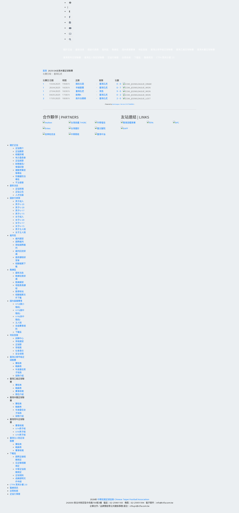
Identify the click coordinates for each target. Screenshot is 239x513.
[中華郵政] (74, 133)
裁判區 (104, 50)
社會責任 (19, 350)
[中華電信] (100, 122)
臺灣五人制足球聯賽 (93, 58)
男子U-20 (19, 207)
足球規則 (19, 475)
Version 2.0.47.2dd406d (127, 104)
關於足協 (67, 50)
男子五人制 (20, 229)
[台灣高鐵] (77, 122)
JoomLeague (115, 104)
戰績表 (18, 366)
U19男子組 (20, 434)
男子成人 (19, 201)
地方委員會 (20, 157)
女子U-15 (19, 226)
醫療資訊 (148, 57)
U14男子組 (20, 428)
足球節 (18, 344)
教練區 (114, 50)
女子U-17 (19, 222)
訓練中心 (19, 338)
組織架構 (19, 154)
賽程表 (18, 363)
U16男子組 (20, 431)
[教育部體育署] (128, 122)
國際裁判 (19, 241)
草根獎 (18, 347)
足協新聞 (19, 188)
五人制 (18, 322)
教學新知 (19, 291)
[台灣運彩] (74, 128)
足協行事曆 (113, 57)
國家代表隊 (92, 50)
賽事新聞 (19, 391)
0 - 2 (119, 94)
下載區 (136, 58)
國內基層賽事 (127, 50)
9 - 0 (119, 91)
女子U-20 (19, 219)
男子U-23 (19, 204)
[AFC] (176, 122)
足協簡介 (19, 148)
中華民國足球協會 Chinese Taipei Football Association (123, 499)
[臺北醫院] (100, 128)
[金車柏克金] (49, 133)
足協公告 (19, 191)
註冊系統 (126, 57)
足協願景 (19, 151)
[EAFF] (124, 128)
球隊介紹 (19, 375)
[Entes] (46, 128)
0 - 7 (119, 87)
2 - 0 (119, 98)
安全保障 (19, 353)
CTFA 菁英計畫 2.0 (165, 57)
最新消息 (79, 50)
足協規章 (19, 160)
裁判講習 (19, 238)
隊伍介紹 (19, 394)
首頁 (45, 70)
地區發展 (142, 50)
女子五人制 (20, 232)
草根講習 (19, 341)
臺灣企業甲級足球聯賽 (161, 50)
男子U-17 (19, 210)
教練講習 (19, 282)
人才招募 (19, 195)
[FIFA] (150, 122)
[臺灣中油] (100, 133)
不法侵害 (19, 182)
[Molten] (47, 122)
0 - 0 (119, 83)
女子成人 (19, 216)
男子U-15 (19, 213)
